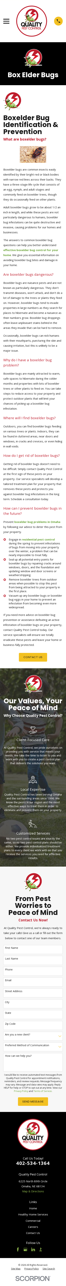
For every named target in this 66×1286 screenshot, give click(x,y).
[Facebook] (18, 1249)
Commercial (33, 1220)
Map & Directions (33, 1191)
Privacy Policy (21, 1091)
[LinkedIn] (33, 1249)
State (8, 1013)
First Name (11, 948)
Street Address (13, 991)
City (7, 1002)
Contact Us (33, 1233)
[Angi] (48, 1249)
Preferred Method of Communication (27, 1045)
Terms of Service (43, 1091)
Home (33, 1208)
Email (8, 980)
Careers (33, 1227)
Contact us (33, 657)
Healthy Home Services (33, 1214)
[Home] (31, 21)
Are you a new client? (17, 1034)
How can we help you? (18, 1056)
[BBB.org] (41, 1249)
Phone (9, 969)
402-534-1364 (33, 1163)
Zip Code (10, 1023)
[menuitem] (16, 1268)
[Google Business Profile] (25, 1249)
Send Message (32, 1101)
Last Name (11, 958)
